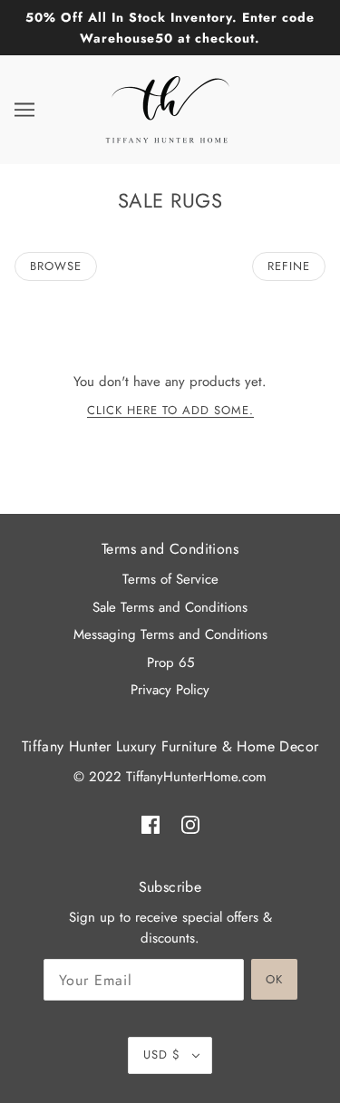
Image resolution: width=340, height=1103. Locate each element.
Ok (274, 979)
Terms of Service (170, 579)
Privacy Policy (170, 690)
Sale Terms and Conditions (170, 607)
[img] (150, 823)
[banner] (167, 108)
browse (56, 266)
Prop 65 (170, 662)
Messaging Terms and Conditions (170, 634)
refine (288, 266)
